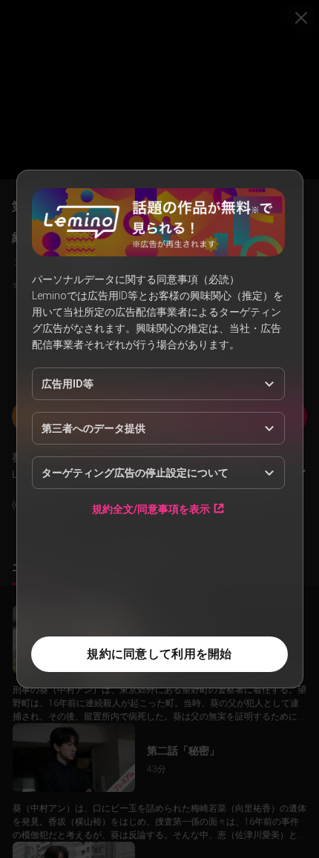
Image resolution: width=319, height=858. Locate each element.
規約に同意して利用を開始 (159, 654)
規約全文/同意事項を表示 (151, 508)
